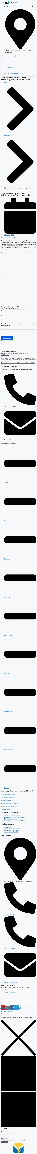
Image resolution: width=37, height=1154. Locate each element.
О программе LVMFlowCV (9, 794)
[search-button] (32, 6)
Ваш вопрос (4, 1138)
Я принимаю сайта (14, 1140)
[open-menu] (16, 60)
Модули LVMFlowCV (7, 797)
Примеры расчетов (6, 800)
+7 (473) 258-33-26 (10, 68)
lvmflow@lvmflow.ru (11, 73)
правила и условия (17, 1140)
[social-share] (18, 344)
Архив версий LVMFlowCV (9, 803)
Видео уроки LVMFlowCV (9, 806)
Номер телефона (6, 1132)
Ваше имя (4, 1130)
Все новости (7, 338)
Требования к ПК (6, 809)
